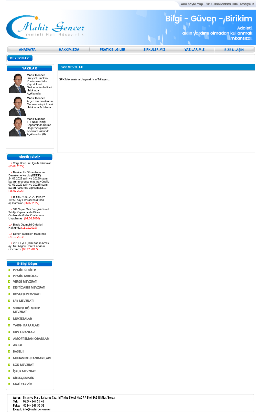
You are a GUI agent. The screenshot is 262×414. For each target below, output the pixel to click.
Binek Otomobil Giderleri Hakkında (25, 226)
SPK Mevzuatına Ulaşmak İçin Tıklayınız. (85, 79)
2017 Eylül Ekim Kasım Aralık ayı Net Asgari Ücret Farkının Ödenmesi (28, 246)
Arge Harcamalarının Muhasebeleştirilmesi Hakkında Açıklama (40, 103)
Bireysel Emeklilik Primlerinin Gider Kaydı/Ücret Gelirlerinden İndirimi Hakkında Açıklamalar (39, 84)
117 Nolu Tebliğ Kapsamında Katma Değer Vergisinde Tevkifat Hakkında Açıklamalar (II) (39, 126)
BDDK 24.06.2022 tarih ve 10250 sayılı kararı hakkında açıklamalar (26, 200)
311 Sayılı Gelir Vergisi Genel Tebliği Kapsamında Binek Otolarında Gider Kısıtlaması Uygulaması (28, 214)
